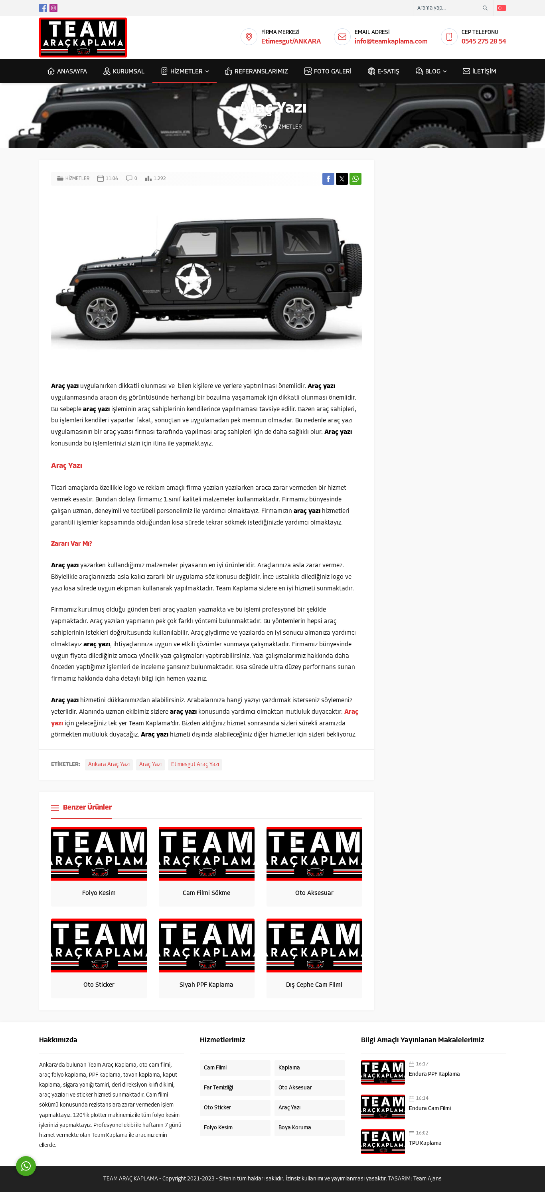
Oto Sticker (99, 985)
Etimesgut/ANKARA (291, 41)
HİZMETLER (287, 127)
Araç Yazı (150, 765)
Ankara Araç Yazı (109, 765)
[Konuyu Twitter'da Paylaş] (342, 179)
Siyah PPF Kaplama (206, 985)
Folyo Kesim (99, 893)
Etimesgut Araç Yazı (195, 765)
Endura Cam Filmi (430, 1109)
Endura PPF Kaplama (434, 1074)
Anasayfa (255, 127)
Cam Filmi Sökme (206, 893)
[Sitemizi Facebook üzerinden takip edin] (43, 8)
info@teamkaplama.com (391, 41)
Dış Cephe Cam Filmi (314, 985)
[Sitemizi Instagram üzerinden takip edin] (53, 8)
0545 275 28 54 (484, 41)
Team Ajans (427, 1179)
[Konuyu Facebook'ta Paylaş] (328, 179)
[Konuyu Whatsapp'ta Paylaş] (355, 179)
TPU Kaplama (425, 1143)
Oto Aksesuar (314, 893)
